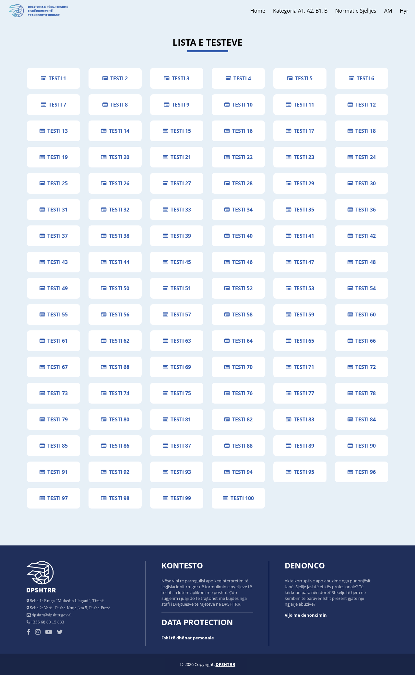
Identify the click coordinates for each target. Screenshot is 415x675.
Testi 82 (241, 419)
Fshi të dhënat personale (187, 638)
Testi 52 (241, 288)
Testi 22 (241, 157)
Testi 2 (118, 78)
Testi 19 (56, 157)
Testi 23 (302, 157)
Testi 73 (56, 393)
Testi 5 (302, 78)
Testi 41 (302, 235)
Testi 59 (302, 314)
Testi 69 (179, 367)
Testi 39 (179, 235)
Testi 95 (302, 471)
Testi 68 (117, 367)
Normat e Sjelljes (355, 10)
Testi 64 (241, 340)
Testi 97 (56, 498)
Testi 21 (179, 157)
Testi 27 (179, 183)
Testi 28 (241, 183)
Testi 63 (179, 340)
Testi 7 (56, 104)
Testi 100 (241, 498)
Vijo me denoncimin (306, 615)
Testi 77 (302, 393)
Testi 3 (179, 78)
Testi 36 (364, 209)
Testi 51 (179, 288)
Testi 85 (56, 445)
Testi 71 (302, 367)
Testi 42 (364, 235)
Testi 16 (241, 130)
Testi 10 (241, 104)
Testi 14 (117, 130)
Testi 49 (56, 288)
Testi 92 (117, 471)
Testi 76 (241, 393)
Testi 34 (241, 209)
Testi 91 (56, 471)
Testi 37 (56, 235)
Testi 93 (179, 471)
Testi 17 (302, 130)
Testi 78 (364, 393)
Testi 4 (241, 78)
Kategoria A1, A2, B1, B (300, 10)
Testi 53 (302, 288)
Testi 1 (56, 78)
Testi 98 (117, 498)
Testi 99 (179, 498)
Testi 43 (56, 262)
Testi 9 (179, 104)
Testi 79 (56, 419)
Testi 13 (56, 130)
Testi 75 (179, 393)
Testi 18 (364, 130)
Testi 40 (241, 235)
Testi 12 (364, 104)
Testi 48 (364, 262)
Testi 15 (179, 130)
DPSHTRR (225, 664)
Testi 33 (179, 209)
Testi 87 (179, 445)
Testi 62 (117, 340)
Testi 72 (364, 367)
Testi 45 (179, 262)
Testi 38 (117, 235)
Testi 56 (117, 314)
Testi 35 (302, 209)
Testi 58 (241, 314)
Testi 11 (302, 104)
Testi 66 (364, 340)
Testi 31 (56, 209)
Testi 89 (302, 445)
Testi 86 (117, 445)
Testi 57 (179, 314)
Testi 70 (241, 367)
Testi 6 (364, 78)
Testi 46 (241, 262)
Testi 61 (56, 340)
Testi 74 (117, 393)
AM (388, 10)
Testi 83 (302, 419)
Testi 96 (364, 471)
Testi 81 (179, 419)
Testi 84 (364, 419)
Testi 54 (364, 288)
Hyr (404, 10)
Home (257, 10)
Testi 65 (302, 340)
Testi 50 (117, 288)
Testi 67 (56, 367)
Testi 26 (117, 183)
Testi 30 (364, 183)
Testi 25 (56, 183)
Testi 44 (117, 262)
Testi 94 (241, 471)
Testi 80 (117, 419)
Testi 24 (364, 157)
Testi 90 (364, 445)
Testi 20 (117, 157)
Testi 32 (117, 209)
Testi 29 (302, 183)
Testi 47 (302, 262)
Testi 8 (118, 104)
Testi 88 (241, 445)
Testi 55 (56, 314)
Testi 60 (364, 314)
